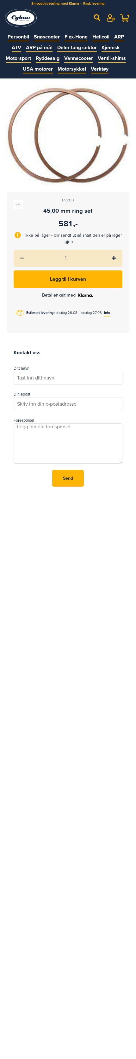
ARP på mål (39, 47)
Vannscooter (78, 58)
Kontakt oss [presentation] (27, 353)
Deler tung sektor (77, 47)
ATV (16, 47)
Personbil (18, 37)
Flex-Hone (76, 37)
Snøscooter (47, 37)
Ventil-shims (112, 58)
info (107, 313)
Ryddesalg (47, 58)
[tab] (27, 353)
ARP (119, 37)
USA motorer (38, 69)
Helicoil (100, 37)
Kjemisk (111, 47)
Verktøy (99, 69)
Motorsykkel (72, 69)
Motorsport (18, 58)
